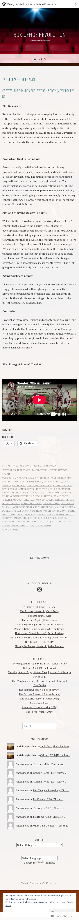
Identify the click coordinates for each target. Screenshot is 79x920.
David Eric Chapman (14, 489)
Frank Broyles (53, 492)
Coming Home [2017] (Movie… (50, 772)
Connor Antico (62, 485)
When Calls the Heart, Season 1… (51, 825)
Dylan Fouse (49, 489)
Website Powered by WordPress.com (39, 883)
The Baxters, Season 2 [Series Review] (39, 689)
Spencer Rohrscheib (35, 518)
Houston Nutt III (31, 503)
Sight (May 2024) (39, 703)
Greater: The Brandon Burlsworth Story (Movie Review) (38, 90)
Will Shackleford (40, 525)
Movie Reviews (58, 470)
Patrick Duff (59, 511)
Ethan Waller (35, 492)
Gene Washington (41, 496)
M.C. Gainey (61, 507)
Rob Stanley (44, 514)
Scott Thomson (12, 518)
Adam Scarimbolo (39, 478)
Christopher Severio (39, 485)
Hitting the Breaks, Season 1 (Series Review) (39, 646)
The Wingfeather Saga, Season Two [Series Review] (39, 663)
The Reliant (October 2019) (39, 642)
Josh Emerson (21, 507)
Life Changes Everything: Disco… (51, 790)
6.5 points (21, 478)
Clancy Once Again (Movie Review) (39, 620)
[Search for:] (39, 726)
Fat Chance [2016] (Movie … (48, 799)
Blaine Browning (61, 478)
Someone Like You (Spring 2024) (39, 707)
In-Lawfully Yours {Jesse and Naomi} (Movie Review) (39, 637)
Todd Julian (50, 521)
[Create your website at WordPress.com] (39, 4)
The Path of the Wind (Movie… (49, 764)
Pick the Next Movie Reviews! (39, 607)
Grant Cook (60, 496)
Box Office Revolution (40, 34)
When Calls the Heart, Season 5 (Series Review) (39, 629)
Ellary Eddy (19, 492)
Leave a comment (12, 529)
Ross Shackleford (63, 514)
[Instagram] (39, 589)
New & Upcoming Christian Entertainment (39, 624)
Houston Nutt (11, 503)
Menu (42, 58)
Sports (6, 474)
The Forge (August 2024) (39, 711)
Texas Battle (23, 521)
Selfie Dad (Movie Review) (54, 746)
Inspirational (40, 470)
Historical (24, 470)
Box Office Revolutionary (41, 465)
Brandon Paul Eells (14, 481)
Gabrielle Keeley (20, 496)
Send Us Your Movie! (39, 615)
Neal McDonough (40, 511)
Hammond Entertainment (44, 500)
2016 (11, 478)
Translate (49, 862)
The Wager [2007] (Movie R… (48, 808)
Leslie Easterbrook (41, 507)
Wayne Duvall (20, 525)
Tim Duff (37, 521)
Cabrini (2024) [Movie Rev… (55, 755)
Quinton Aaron (26, 514)
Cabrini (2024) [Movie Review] (39, 668)
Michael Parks (20, 511)
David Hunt (34, 489)
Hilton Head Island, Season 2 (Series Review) (39, 633)
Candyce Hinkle (53, 481)
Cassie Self (19, 485)
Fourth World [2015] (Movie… (49, 816)
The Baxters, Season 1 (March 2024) (39, 611)
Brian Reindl (34, 481)
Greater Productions (15, 500)
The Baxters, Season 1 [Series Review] (39, 694)
